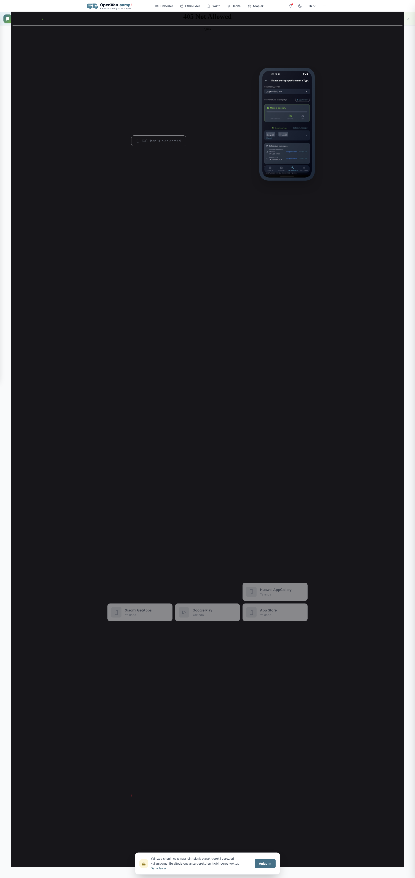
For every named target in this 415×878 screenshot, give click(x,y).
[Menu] (325, 6)
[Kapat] (408, 18)
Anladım (265, 863)
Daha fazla (158, 868)
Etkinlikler (192, 6)
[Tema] (300, 6)
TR (310, 6)
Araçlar (258, 6)
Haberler (166, 6)
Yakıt (216, 6)
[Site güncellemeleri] (290, 6)
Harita (236, 6)
